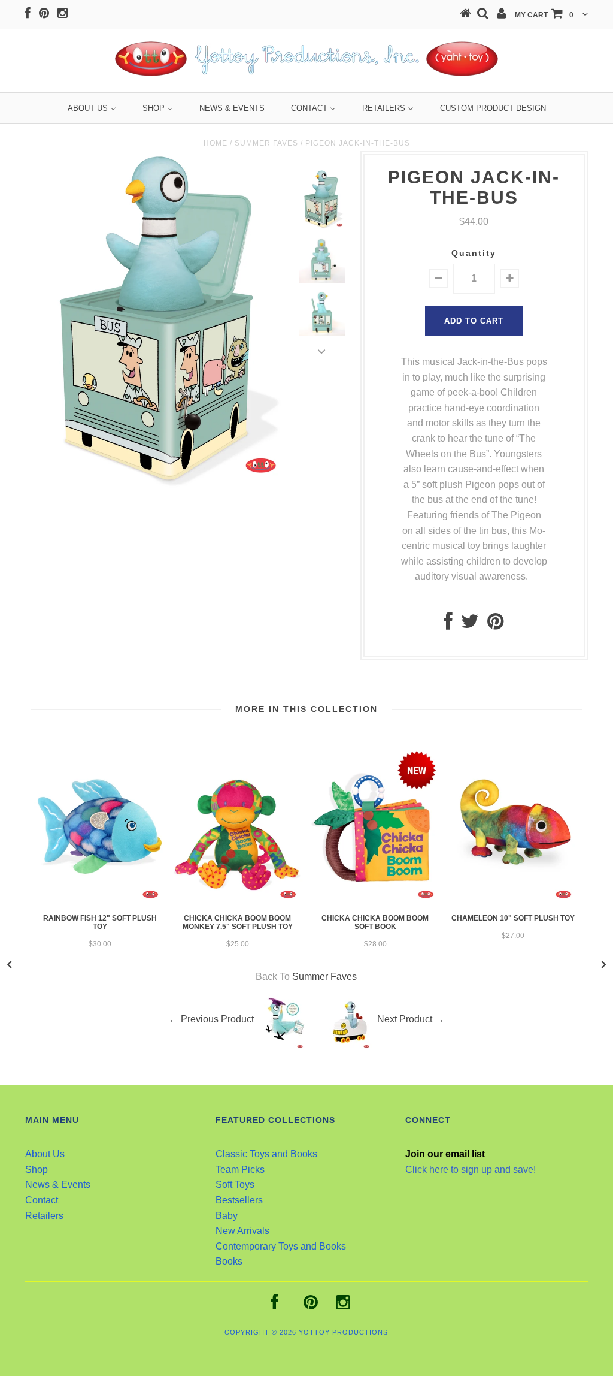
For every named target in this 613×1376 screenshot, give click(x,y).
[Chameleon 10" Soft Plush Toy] (513, 901)
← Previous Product (211, 1020)
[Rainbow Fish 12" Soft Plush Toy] (100, 901)
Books (229, 1261)
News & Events (57, 1184)
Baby (227, 1216)
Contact (41, 1200)
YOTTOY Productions (343, 1332)
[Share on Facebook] (448, 625)
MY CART (544, 15)
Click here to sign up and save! (470, 1169)
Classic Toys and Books (266, 1154)
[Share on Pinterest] (495, 625)
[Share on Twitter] (470, 625)
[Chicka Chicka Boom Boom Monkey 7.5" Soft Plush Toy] (238, 901)
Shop (36, 1169)
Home (215, 143)
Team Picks (240, 1169)
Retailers (44, 1216)
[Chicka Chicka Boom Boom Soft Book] (375, 901)
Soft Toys (235, 1184)
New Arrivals (242, 1231)
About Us (45, 1154)
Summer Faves (266, 143)
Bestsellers (239, 1200)
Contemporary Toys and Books (281, 1246)
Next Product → (410, 1020)
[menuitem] (91, 108)
